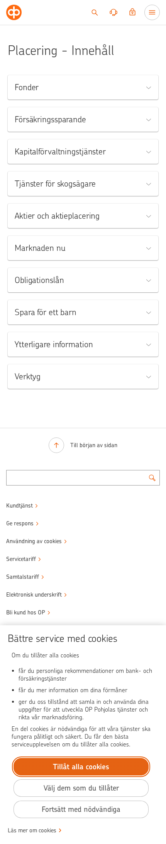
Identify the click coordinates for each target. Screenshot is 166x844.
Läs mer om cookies (32, 830)
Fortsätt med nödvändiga (81, 809)
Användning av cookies (34, 541)
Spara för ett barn (45, 312)
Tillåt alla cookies (81, 766)
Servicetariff (21, 559)
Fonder (27, 87)
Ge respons (20, 523)
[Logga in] (132, 12)
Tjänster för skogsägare (55, 183)
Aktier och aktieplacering (57, 215)
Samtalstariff (22, 576)
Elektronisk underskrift (34, 594)
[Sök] (94, 12)
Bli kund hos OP (25, 612)
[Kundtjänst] (113, 12)
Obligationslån (39, 280)
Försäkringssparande (50, 119)
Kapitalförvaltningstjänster (60, 151)
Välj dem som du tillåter (81, 788)
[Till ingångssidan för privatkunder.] (14, 12)
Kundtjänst (19, 505)
